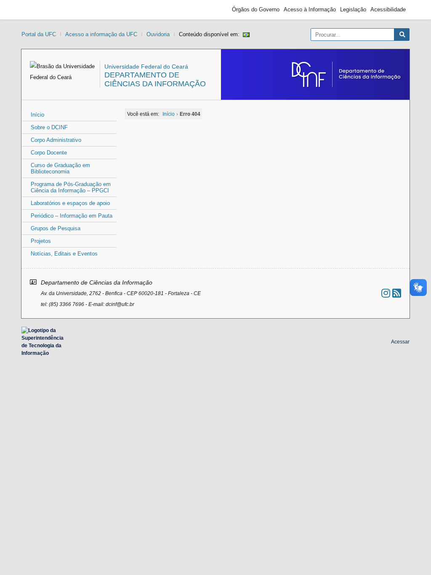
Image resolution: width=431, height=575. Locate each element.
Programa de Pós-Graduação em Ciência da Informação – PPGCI (71, 187)
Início (37, 115)
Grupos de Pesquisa (55, 228)
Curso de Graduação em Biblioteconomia (60, 168)
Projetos (41, 241)
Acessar (400, 342)
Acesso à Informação (310, 9)
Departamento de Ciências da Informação (155, 79)
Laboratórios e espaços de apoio (70, 203)
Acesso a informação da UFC (101, 34)
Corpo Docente (49, 152)
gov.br (40, 9)
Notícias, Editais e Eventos (64, 253)
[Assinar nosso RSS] (396, 293)
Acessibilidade (388, 9)
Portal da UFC (38, 34)
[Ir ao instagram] (385, 293)
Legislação (353, 9)
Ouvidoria (158, 34)
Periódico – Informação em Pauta (71, 216)
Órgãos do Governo (255, 9)
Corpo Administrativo (56, 140)
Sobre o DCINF (49, 127)
